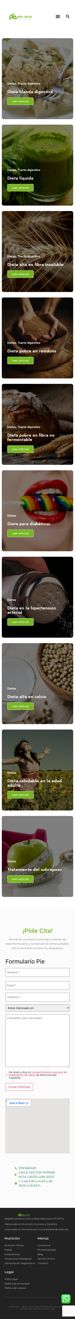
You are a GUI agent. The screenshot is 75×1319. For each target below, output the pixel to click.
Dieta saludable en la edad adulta (34, 783)
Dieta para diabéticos (28, 524)
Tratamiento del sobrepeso (34, 869)
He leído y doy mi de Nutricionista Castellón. (38, 1075)
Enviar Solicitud (19, 1087)
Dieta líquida (20, 178)
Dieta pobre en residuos (31, 351)
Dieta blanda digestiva (30, 91)
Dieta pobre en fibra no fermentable (31, 437)
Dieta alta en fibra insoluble (35, 264)
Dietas (11, 83)
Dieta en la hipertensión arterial (31, 610)
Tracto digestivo (29, 83)
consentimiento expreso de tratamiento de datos (38, 1073)
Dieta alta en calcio (26, 696)
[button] (57, 16)
